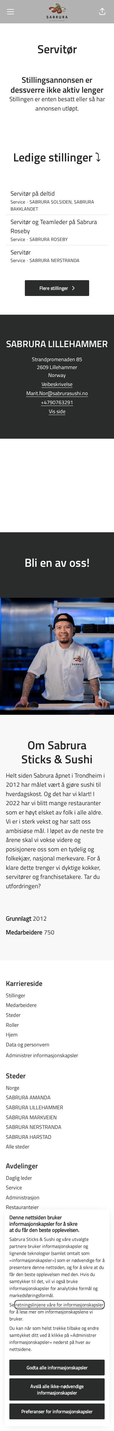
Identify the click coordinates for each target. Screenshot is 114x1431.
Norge (12, 1088)
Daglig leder (19, 1178)
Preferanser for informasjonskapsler (57, 1411)
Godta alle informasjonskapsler (57, 1367)
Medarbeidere (21, 1005)
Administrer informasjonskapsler (42, 1055)
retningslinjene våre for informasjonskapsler (59, 1304)
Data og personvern (27, 1044)
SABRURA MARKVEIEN (31, 1117)
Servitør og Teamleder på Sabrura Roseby (54, 226)
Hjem (12, 1035)
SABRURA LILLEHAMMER (34, 1107)
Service (14, 1187)
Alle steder (17, 1147)
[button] (102, 12)
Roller (12, 1025)
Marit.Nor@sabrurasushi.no (57, 393)
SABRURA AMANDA (28, 1097)
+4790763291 (57, 402)
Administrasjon (22, 1197)
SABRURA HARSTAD (28, 1137)
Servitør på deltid (33, 193)
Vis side (57, 411)
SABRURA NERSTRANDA (33, 1127)
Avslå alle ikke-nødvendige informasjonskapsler (57, 1389)
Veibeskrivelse (57, 384)
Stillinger (15, 995)
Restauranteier (22, 1207)
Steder (13, 1015)
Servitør (21, 252)
